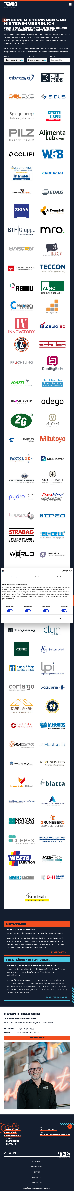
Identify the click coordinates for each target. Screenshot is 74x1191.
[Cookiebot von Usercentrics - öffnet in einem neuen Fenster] (63, 571)
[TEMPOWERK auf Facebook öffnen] (15, 1153)
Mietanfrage (37, 1038)
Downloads (37, 1183)
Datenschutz (36, 1167)
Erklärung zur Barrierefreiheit (36, 1188)
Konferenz (11, 1141)
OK (60, 618)
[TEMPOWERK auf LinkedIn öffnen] (10, 1153)
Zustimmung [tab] (13, 577)
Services (10, 1133)
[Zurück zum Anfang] (69, 1126)
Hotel (8, 1138)
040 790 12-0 (48, 1130)
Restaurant (12, 1135)
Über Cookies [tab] (61, 577)
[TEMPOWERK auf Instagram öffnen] (5, 1153)
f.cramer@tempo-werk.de (27, 1033)
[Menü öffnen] (70, 4)
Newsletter (37, 1177)
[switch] (28, 610)
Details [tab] (37, 577)
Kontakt (10, 1144)
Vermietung (12, 1130)
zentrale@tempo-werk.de (55, 1135)
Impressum (36, 1161)
